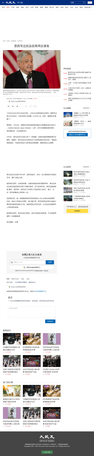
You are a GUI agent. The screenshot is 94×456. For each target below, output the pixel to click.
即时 (8, 7)
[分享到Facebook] (8, 106)
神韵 (81, 7)
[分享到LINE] (13, 106)
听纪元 (52, 7)
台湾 (31, 7)
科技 (62, 7)
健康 (41, 7)
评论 (27, 7)
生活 (76, 7)
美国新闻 (13, 41)
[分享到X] (17, 106)
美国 (17, 7)
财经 (57, 7)
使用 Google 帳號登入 (33, 267)
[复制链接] (22, 106)
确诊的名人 (32, 282)
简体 (21, 2)
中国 (12, 7)
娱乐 (66, 7)
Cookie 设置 (47, 452)
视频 (46, 7)
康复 (22, 279)
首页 (3, 7)
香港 (36, 7)
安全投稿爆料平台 (40, 291)
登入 (90, 2)
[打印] (26, 106)
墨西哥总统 (15, 279)
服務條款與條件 (39, 270)
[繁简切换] (35, 106)
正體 (18, 2)
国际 (22, 7)
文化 (71, 7)
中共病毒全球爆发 (21, 282)
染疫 (28, 279)
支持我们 (77, 211)
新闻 (8, 41)
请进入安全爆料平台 (77, 135)
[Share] (4, 352)
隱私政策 (46, 270)
